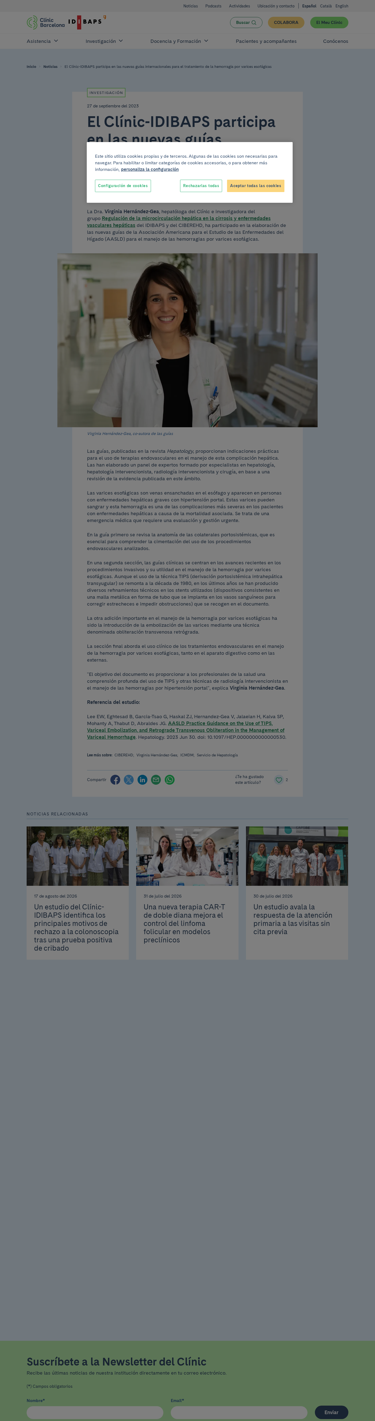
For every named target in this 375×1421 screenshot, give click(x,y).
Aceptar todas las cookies (255, 186)
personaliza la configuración (150, 169)
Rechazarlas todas (201, 186)
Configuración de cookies (123, 186)
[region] (190, 172)
